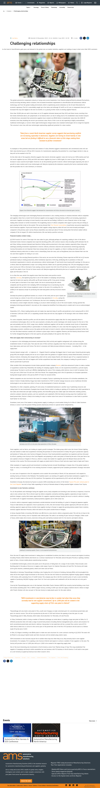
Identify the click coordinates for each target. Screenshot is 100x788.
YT (74, 785)
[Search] (77, 2)
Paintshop (54, 7)
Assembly (62, 7)
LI (66, 785)
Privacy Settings (42, 785)
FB (70, 785)
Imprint (30, 785)
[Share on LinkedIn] (87, 38)
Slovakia (55, 298)
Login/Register (88, 2)
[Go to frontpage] (9, 3)
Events (19, 2)
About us (26, 785)
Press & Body (45, 7)
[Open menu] (4, 3)
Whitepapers (62, 2)
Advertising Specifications (52, 785)
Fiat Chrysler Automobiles (58, 225)
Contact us (35, 785)
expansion (17, 657)
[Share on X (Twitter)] (84, 38)
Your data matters (11, 785)
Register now (26, 781)
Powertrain (71, 7)
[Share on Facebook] (81, 38)
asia (28, 657)
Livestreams (30, 2)
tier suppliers (52, 657)
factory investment (8, 657)
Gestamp (18, 278)
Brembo (58, 365)
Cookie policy (19, 785)
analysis (33, 657)
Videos (72, 2)
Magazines (42, 2)
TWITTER (77, 785)
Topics (28, 7)
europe (24, 657)
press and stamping (63, 657)
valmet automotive (42, 657)
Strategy (36, 7)
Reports (52, 2)
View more (92, 721)
